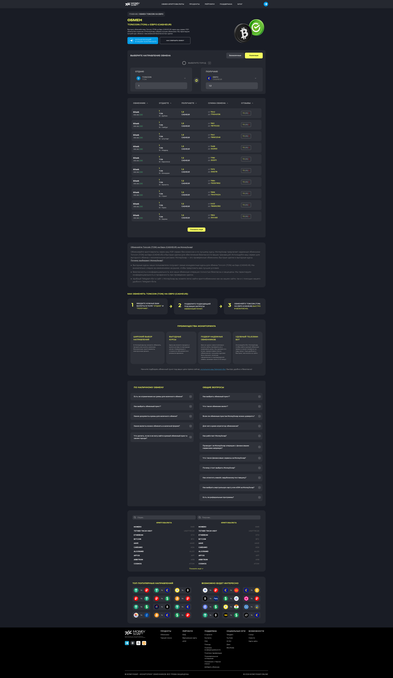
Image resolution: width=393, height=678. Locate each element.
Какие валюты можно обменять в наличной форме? (157, 426)
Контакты (207, 638)
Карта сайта (253, 641)
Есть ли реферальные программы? (218, 497)
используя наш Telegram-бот (213, 369)
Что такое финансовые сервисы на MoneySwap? (224, 458)
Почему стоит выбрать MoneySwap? (219, 468)
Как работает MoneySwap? (215, 436)
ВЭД (184, 635)
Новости (252, 638)
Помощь (207, 644)
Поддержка (226, 4)
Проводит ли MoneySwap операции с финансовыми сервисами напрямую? (226, 447)
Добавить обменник (212, 667)
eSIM (184, 641)
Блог (240, 4)
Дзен (228, 644)
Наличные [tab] (253, 55)
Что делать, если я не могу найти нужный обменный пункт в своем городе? (160, 437)
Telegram (230, 635)
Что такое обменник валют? (215, 406)
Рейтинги (210, 4)
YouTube (230, 638)
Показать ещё (196, 230)
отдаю (139, 71)
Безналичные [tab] (235, 55)
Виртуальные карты (189, 638)
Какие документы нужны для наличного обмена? (155, 416)
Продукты (194, 4)
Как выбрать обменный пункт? (147, 406)
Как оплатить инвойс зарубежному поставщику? (224, 478)
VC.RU (229, 641)
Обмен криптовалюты (172, 4)
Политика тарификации (213, 653)
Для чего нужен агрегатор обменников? (221, 426)
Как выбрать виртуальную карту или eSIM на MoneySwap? (228, 487)
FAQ (206, 641)
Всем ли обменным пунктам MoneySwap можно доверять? (229, 416)
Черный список (166, 638)
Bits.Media (230, 648)
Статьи (251, 635)
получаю (212, 71)
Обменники (164, 635)
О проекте (208, 635)
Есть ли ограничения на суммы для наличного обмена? (158, 396)
